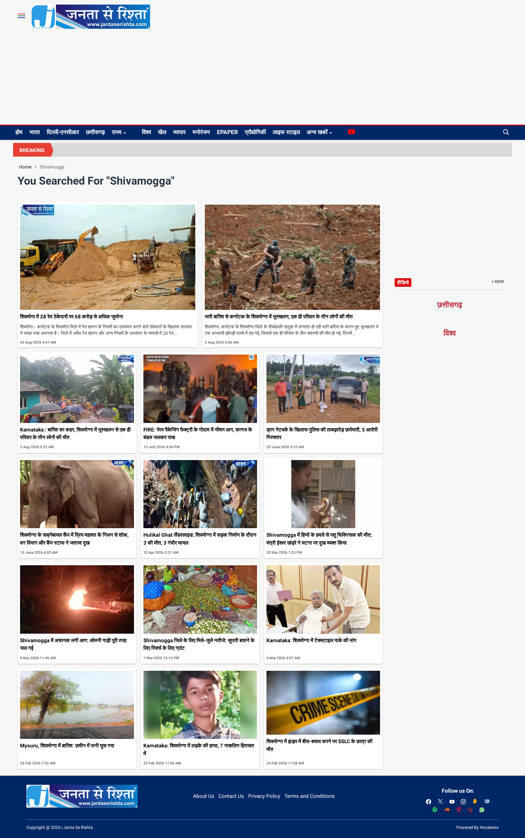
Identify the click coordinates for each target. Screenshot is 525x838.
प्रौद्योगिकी (255, 132)
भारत (34, 132)
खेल (162, 132)
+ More (498, 281)
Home (25, 167)
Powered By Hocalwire (477, 827)
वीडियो (403, 282)
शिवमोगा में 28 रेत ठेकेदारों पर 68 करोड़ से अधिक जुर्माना (71, 316)
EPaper (227, 132)
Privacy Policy (264, 796)
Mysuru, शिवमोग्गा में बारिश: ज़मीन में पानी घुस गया (67, 746)
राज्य (117, 132)
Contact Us (231, 796)
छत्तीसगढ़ (95, 132)
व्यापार (179, 132)
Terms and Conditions (309, 796)
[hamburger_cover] (21, 16)
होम (18, 132)
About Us (203, 796)
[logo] (90, 16)
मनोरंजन (201, 132)
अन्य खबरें (317, 132)
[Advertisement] (262, 79)
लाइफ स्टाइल (286, 132)
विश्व (146, 132)
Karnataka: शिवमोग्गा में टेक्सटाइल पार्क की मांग (311, 640)
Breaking (32, 150)
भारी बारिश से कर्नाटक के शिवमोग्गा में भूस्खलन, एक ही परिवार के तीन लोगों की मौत (279, 316)
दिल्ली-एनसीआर (63, 132)
